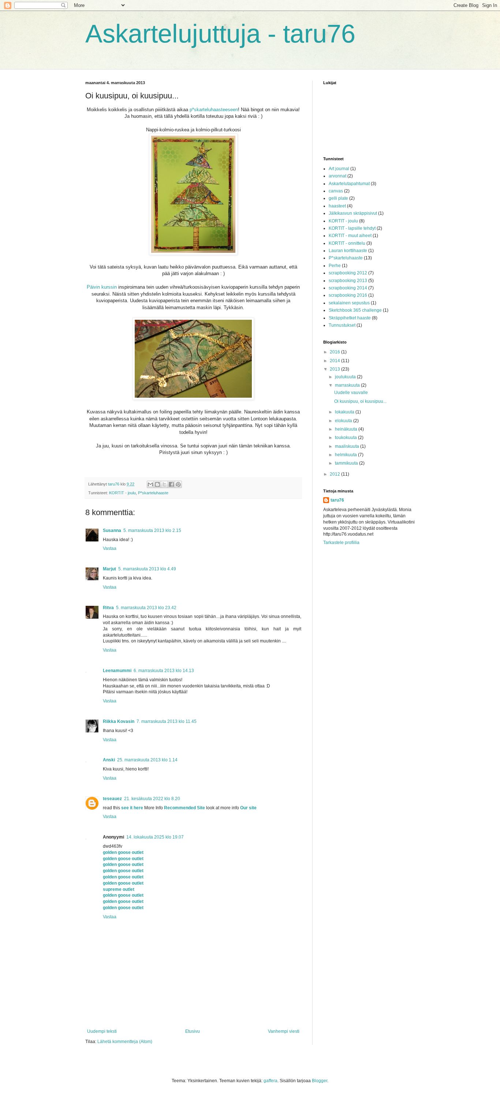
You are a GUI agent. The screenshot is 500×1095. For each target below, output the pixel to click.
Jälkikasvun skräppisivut (353, 213)
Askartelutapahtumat (349, 183)
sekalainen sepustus (349, 302)
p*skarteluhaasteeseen (214, 109)
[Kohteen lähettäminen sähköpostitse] (150, 484)
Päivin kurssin (102, 287)
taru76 (337, 500)
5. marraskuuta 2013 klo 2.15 (152, 530)
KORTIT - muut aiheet (350, 235)
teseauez (112, 798)
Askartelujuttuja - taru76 (220, 33)
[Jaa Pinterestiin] (178, 484)
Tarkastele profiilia (341, 542)
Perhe (335, 265)
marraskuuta (348, 385)
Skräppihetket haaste (350, 317)
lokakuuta (345, 412)
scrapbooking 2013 (348, 280)
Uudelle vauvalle (351, 392)
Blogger (319, 1080)
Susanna (112, 530)
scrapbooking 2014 (348, 287)
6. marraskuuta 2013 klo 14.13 (164, 670)
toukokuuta (346, 437)
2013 (335, 369)
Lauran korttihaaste (348, 250)
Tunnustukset (342, 325)
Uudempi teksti (102, 1031)
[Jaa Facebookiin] (171, 484)
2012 (335, 474)
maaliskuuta (347, 446)
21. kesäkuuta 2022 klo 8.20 (152, 798)
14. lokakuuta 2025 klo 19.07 (155, 837)
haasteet (337, 206)
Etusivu (192, 1031)
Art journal (339, 168)
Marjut (109, 568)
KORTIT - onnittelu (347, 243)
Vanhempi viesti (283, 1031)
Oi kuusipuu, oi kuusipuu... (360, 401)
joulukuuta (346, 376)
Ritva (108, 607)
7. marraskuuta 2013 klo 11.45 (167, 721)
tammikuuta (347, 463)
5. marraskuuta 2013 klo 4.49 (147, 568)
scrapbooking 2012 (348, 272)
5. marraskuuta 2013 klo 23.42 (146, 607)
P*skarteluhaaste (153, 493)
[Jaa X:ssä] (164, 484)
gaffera (270, 1080)
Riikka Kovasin (118, 721)
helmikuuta (346, 454)
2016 (335, 352)
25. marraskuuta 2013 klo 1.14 (147, 759)
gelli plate (338, 198)
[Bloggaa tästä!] (157, 484)
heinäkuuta (346, 429)
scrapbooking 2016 (348, 295)
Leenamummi (117, 670)
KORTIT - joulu (122, 493)
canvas (336, 191)
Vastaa (109, 548)
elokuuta (344, 420)
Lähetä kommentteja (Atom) (124, 1041)
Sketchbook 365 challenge (355, 310)
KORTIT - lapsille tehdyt (352, 228)
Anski (109, 759)
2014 (335, 360)
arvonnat (337, 176)
